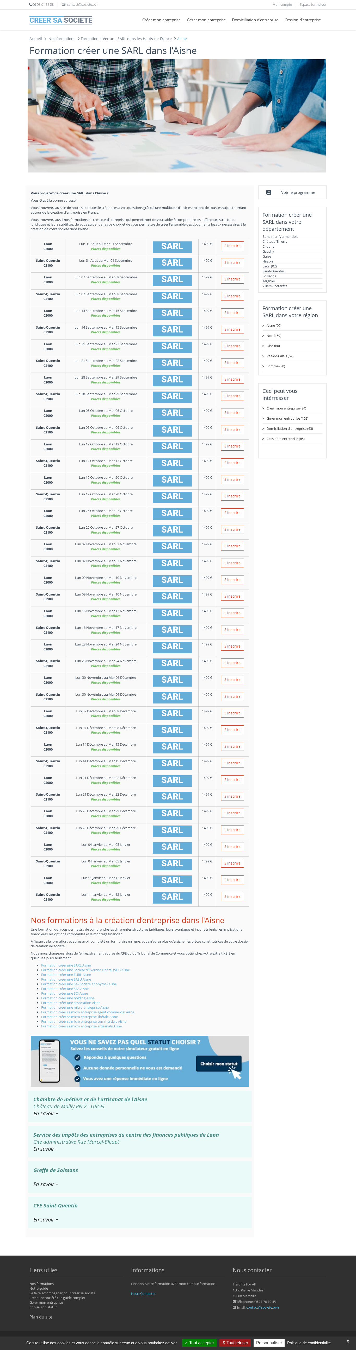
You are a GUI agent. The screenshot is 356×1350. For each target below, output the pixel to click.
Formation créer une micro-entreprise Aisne (75, 1007)
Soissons (269, 276)
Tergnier (268, 281)
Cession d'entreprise (303, 19)
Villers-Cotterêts (274, 286)
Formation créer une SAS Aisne (65, 988)
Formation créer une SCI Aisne (64, 993)
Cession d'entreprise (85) (286, 438)
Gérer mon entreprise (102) (287, 418)
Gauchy (268, 251)
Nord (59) (274, 335)
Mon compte (282, 4)
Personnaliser (269, 1343)
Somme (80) (276, 366)
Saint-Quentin (273, 271)
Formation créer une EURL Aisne (66, 974)
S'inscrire (232, 245)
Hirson (267, 261)
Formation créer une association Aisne (70, 1002)
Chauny (268, 246)
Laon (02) (269, 266)
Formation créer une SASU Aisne (66, 979)
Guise (266, 256)
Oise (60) (273, 345)
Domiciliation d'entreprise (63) (290, 428)
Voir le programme (298, 192)
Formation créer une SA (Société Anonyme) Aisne (79, 984)
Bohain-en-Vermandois (280, 236)
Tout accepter (201, 1343)
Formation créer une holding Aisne (68, 998)
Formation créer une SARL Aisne (66, 965)
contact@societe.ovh (262, 1307)
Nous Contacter (143, 1293)
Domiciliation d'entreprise (255, 19)
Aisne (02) (274, 325)
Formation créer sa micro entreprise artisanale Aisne (81, 1026)
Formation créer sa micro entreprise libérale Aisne (79, 1016)
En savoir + (45, 1113)
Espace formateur (313, 4)
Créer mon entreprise (161, 19)
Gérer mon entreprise (206, 19)
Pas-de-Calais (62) (280, 356)
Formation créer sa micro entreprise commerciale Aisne (83, 1021)
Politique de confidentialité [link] (309, 1343)
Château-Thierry (274, 241)
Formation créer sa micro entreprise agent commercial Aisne (87, 1012)
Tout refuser (236, 1343)
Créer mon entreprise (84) (286, 408)
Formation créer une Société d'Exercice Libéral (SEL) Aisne (85, 970)
